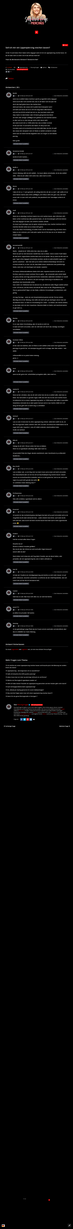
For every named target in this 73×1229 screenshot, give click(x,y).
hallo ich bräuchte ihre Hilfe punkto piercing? (21, 674)
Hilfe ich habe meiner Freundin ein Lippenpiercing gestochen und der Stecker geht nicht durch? (36, 683)
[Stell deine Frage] (69, 1225)
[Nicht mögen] (9, 72)
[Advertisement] (36, 1210)
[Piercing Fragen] (36, 15)
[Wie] (6, 72)
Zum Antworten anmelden (61, 96)
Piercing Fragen (35, 67)
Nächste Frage (64, 726)
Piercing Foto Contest (25, 714)
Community (54, 712)
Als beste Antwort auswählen (21, 144)
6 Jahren (44, 67)
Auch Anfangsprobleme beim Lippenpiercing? (21, 687)
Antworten (53, 67)
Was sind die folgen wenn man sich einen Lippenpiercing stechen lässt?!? (30, 693)
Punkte (35, 712)
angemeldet (15, 649)
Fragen (63, 709)
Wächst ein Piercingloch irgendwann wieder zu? (22, 680)
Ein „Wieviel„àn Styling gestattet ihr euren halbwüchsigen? (25, 690)
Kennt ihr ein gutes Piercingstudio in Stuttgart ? (22, 696)
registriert (24, 649)
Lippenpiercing (23, 67)
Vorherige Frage (10, 726)
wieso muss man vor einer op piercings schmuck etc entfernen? (27, 677)
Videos (44, 714)
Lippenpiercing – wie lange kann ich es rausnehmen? (23, 671)
